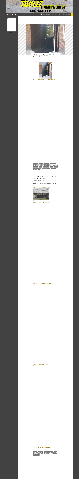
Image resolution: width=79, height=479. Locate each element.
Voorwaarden (68, 14)
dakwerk (35, 164)
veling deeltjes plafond (46, 168)
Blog (52, 14)
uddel (40, 168)
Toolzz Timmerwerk (11, 14)
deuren (39, 164)
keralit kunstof (36, 165)
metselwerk (55, 165)
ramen (52, 453)
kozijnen (46, 165)
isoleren (50, 164)
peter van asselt (41, 58)
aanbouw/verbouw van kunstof (44, 56)
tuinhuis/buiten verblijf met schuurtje (44, 177)
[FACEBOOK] (41, 14)
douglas (35, 452)
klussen (41, 165)
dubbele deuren (40, 452)
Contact (56, 14)
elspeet (43, 164)
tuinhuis (56, 453)
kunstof (50, 165)
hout (47, 164)
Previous (5, 25)
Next (17, 25)
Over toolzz (48, 14)
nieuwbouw (41, 453)
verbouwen (53, 168)
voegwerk (35, 169)
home (44, 14)
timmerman (35, 168)
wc (39, 169)
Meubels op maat (61, 14)
